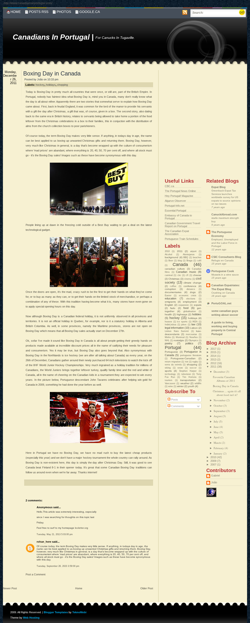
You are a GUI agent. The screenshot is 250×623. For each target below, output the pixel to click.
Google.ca (89, 12)
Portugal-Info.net (174, 205)
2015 (213, 352)
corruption (170, 289)
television (186, 374)
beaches (197, 257)
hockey (40, 84)
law (193, 324)
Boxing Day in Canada (52, 73)
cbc (179, 275)
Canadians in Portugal (52, 37)
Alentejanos (189, 254)
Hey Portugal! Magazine (179, 195)
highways (182, 314)
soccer (193, 368)
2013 (213, 359)
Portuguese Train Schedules (181, 238)
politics (189, 343)
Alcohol (168, 254)
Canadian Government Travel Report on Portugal (182, 225)
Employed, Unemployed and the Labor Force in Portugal (224, 242)
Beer (170, 260)
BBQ (185, 257)
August (218, 416)
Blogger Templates (56, 612)
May (216, 432)
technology (170, 374)
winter (180, 386)
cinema (187, 279)
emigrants (170, 301)
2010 (167, 251)
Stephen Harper (188, 371)
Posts (174, 399)
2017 (213, 348)
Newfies (193, 337)
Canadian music (186, 271)
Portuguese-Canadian (183, 358)
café (199, 260)
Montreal (180, 337)
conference (190, 286)
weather (184, 383)
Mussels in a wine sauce (225, 274)
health (168, 314)
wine (170, 386)
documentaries (173, 292)
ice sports (182, 321)
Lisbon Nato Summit (177, 331)
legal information (174, 327)
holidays (51, 84)
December (220, 371)
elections (190, 298)
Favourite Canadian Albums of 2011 (224, 378)
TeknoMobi (79, 612)
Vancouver (170, 383)
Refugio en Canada (222, 260)
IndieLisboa (170, 324)
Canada (180, 264)
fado (172, 308)
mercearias (191, 334)
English (169, 305)
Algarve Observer (175, 200)
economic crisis (188, 295)
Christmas (173, 278)
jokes (184, 324)
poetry (168, 343)
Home (15, 12)
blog (180, 260)
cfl (187, 275)
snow (180, 368)
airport (193, 251)
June (216, 427)
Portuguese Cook (222, 271)
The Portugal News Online (180, 191)
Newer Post (10, 588)
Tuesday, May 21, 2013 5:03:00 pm (55, 534)
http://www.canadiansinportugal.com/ (28, 3)
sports (168, 371)
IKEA (195, 321)
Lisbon (194, 328)
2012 (213, 363)
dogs (193, 292)
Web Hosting (31, 617)
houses (168, 321)
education (170, 298)
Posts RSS (38, 12)
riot (186, 361)
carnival (169, 275)
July (216, 421)
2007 (213, 464)
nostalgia (179, 340)
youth (191, 386)
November (220, 400)
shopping (62, 84)
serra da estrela (173, 364)
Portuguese (171, 351)
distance (191, 289)
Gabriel (215, 475)
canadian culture (175, 268)
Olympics (193, 340)
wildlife (198, 383)
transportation (188, 380)
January (218, 453)
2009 (213, 460)
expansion (183, 305)
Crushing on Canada (223, 292)
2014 (213, 355)
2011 (180, 251)
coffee (173, 286)
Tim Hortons (189, 377)
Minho (168, 337)
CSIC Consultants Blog (226, 256)
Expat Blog (218, 187)
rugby (195, 361)
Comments (177, 406)
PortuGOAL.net (221, 303)
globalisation (189, 311)
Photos (64, 12)
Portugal (173, 347)
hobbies (196, 314)
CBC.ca (169, 186)
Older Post (146, 588)
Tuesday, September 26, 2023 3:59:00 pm (58, 566)
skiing (168, 368)
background (171, 257)
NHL (167, 340)
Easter (168, 295)
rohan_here (44, 541)
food (185, 307)
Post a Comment (35, 574)
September (220, 411)
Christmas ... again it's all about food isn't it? (227, 393)
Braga (189, 260)
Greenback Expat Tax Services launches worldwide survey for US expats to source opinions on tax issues (225, 197)
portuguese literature (190, 355)
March (218, 442)
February (219, 448)
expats (197, 305)
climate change (192, 282)
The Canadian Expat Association (177, 232)
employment (190, 301)
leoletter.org (81, 528)
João (214, 482)
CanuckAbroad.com (224, 214)
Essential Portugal (175, 210)
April (217, 437)
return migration (173, 361)
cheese (197, 275)
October (218, 405)
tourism (168, 380)
